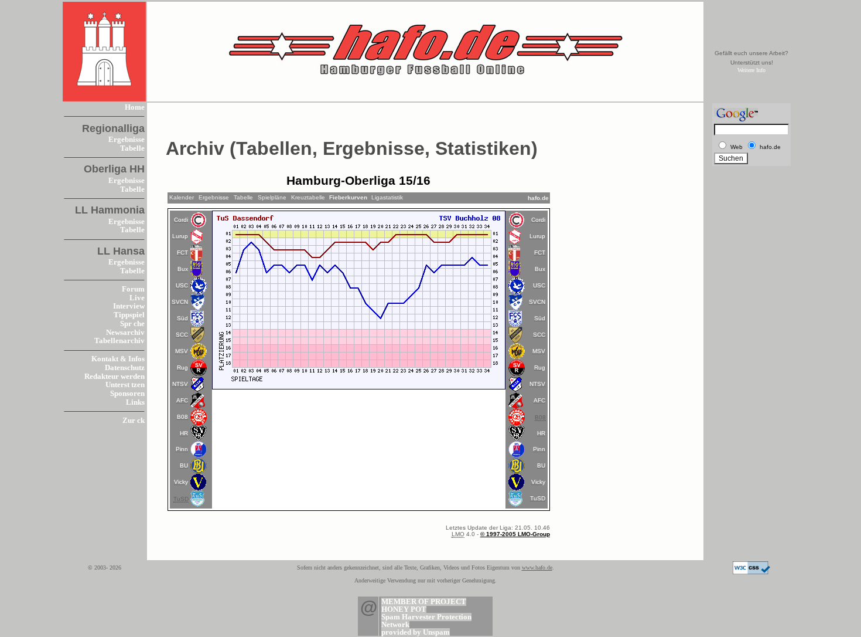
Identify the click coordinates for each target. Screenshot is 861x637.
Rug (182, 367)
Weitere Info (751, 70)
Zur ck (133, 420)
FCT (182, 252)
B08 (182, 417)
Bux (182, 269)
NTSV (180, 384)
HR (184, 433)
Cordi (181, 219)
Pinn (182, 449)
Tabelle (132, 148)
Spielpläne (272, 197)
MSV (181, 351)
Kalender (181, 197)
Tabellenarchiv (119, 341)
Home (135, 107)
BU (184, 465)
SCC (182, 334)
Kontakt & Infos (118, 359)
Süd (182, 318)
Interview (129, 306)
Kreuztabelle (308, 197)
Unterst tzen (125, 385)
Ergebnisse (126, 139)
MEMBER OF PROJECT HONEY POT (423, 606)
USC (182, 285)
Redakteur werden (114, 376)
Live (137, 298)
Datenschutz (125, 368)
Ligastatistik (387, 197)
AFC (182, 400)
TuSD (537, 498)
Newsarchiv (125, 332)
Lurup (180, 236)
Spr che (132, 324)
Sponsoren (127, 393)
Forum (133, 289)
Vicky (181, 482)
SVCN (180, 302)
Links (135, 402)
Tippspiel (129, 315)
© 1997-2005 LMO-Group (515, 534)
